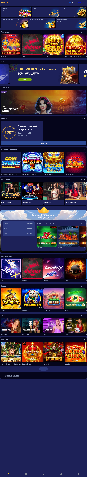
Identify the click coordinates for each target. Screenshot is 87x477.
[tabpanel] (43, 74)
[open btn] (84, 374)
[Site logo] (5, 2)
